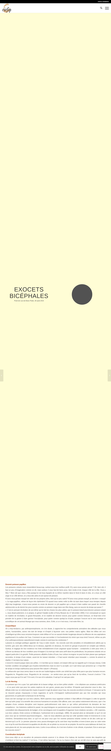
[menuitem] (103, 1)
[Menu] (106, 8)
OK (80, 747)
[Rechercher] (101, 8)
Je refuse (103, 747)
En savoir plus (91, 747)
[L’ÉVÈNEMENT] (109, 375)
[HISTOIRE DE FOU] (1, 375)
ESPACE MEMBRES (103, 1)
